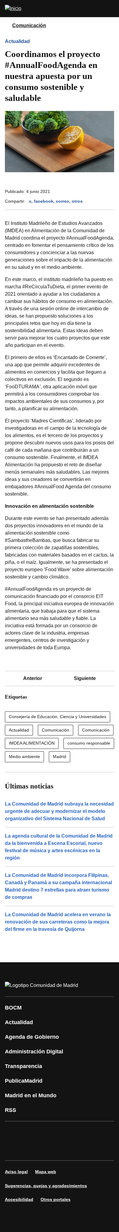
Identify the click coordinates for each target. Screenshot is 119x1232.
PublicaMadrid (23, 1081)
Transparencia (23, 1066)
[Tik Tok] (13, 1149)
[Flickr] (31, 1149)
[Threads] (68, 1149)
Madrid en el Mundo (30, 1095)
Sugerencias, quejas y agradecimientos (46, 1185)
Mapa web (45, 1171)
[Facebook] (13, 1132)
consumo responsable (88, 743)
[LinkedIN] (86, 1132)
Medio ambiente (24, 756)
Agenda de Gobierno (32, 1037)
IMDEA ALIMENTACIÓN (32, 743)
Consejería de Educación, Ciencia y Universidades (57, 716)
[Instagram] (31, 1132)
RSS (10, 1110)
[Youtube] (68, 1132)
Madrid (59, 756)
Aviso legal (16, 1171)
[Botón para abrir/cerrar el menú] (110, 8)
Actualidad (17, 41)
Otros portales (55, 1199)
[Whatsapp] (105, 1132)
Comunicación (29, 25)
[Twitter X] (50, 1132)
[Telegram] (50, 1149)
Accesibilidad (19, 1199)
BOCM (13, 1008)
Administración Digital (34, 1052)
